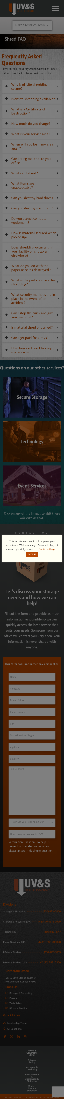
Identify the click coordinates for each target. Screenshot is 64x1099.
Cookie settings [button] (47, 549)
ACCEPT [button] (32, 554)
